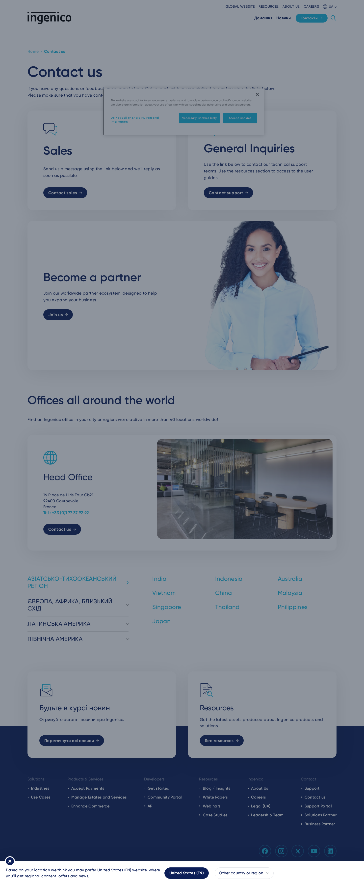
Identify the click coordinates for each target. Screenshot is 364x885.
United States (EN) (186, 873)
